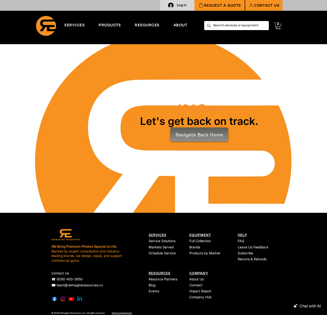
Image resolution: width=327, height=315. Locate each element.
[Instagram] (63, 299)
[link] (278, 25)
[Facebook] (54, 299)
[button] (263, 5)
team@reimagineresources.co (79, 285)
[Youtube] (71, 299)
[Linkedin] (80, 299)
